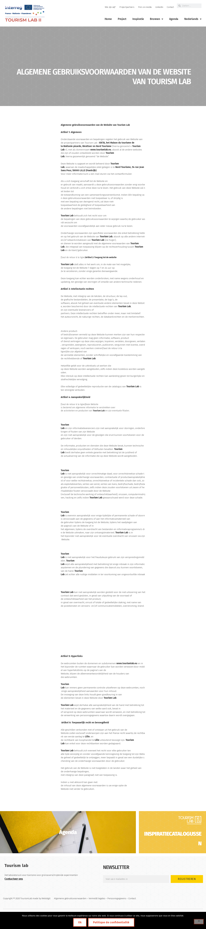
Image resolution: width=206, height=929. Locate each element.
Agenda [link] (173, 19)
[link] (24, 13)
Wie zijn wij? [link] (110, 7)
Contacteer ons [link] (14, 879)
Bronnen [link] (155, 19)
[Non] (199, 921)
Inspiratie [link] (138, 19)
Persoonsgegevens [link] (116, 898)
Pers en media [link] (145, 7)
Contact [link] (170, 7)
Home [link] (108, 19)
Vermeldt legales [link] (97, 898)
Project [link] (122, 19)
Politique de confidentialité (111, 922)
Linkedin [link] (159, 7)
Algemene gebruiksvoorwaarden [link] (70, 898)
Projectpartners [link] (126, 7)
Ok (80, 922)
